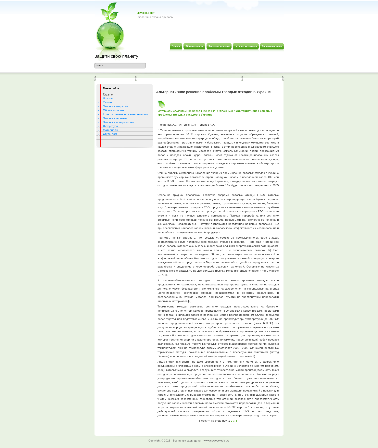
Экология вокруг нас (116, 106)
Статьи (107, 102)
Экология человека (115, 118)
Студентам (110, 133)
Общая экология (113, 110)
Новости (108, 98)
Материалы (110, 129)
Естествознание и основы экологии (125, 114)
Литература (110, 126)
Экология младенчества (118, 122)
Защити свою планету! (116, 56)
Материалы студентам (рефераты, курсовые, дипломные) (195, 110)
